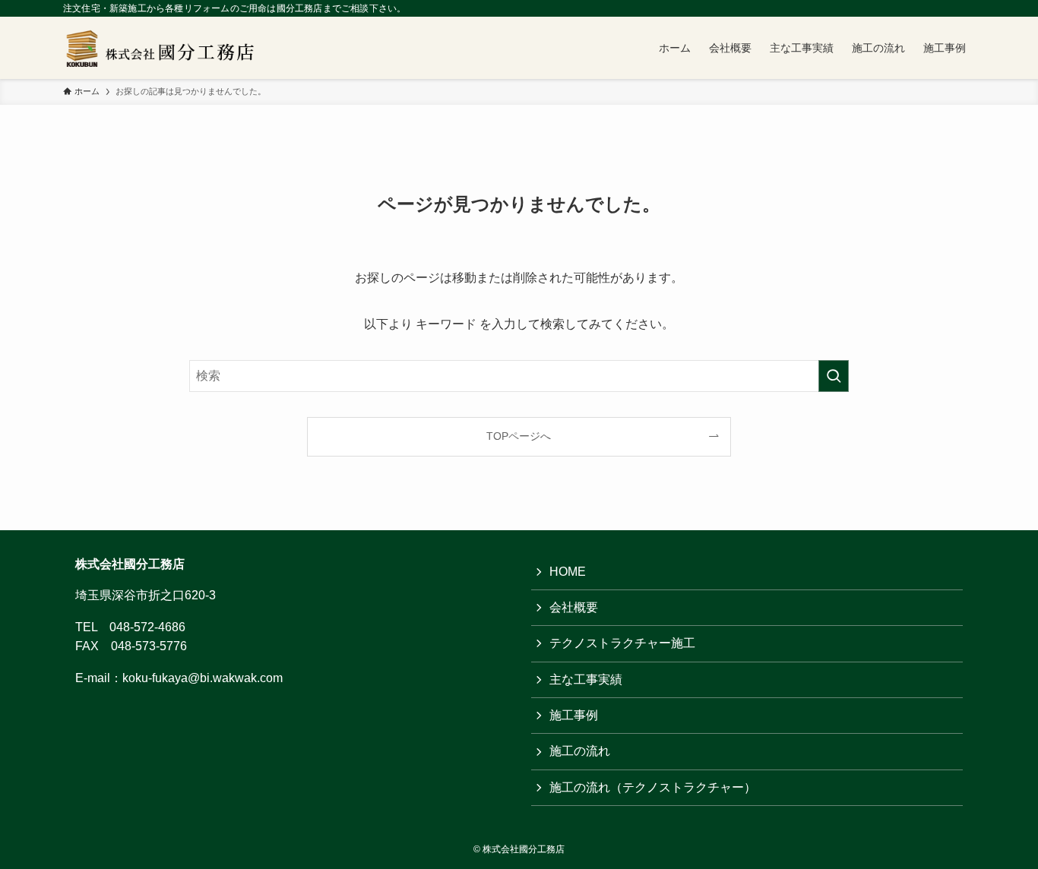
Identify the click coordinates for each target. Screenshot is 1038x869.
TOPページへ (518, 436)
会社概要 (573, 607)
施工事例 (573, 715)
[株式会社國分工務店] (165, 48)
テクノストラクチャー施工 (622, 643)
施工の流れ (579, 750)
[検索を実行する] (833, 376)
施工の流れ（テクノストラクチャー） (652, 787)
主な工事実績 (585, 679)
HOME (567, 571)
